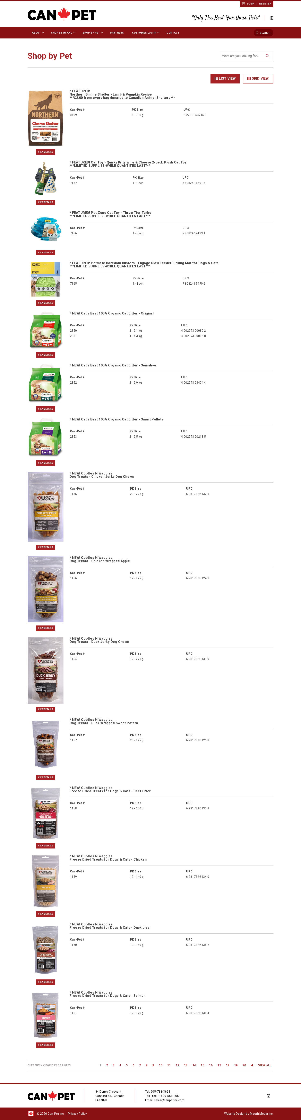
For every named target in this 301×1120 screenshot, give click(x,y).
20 (244, 1065)
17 (219, 1065)
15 (202, 1065)
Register (265, 3)
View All (264, 1065)
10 (160, 1065)
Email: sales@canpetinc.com (164, 1100)
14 (194, 1065)
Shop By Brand (61, 32)
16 (211, 1065)
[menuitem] (37, 32)
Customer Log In (144, 32)
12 (177, 1065)
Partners (117, 32)
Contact (172, 32)
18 (227, 1065)
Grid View (260, 78)
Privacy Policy (77, 1113)
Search (265, 32)
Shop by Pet (91, 32)
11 (169, 1065)
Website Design (234, 1113)
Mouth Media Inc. (261, 1113)
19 (236, 1065)
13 (186, 1065)
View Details (45, 152)
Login (251, 3)
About (36, 32)
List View (227, 78)
